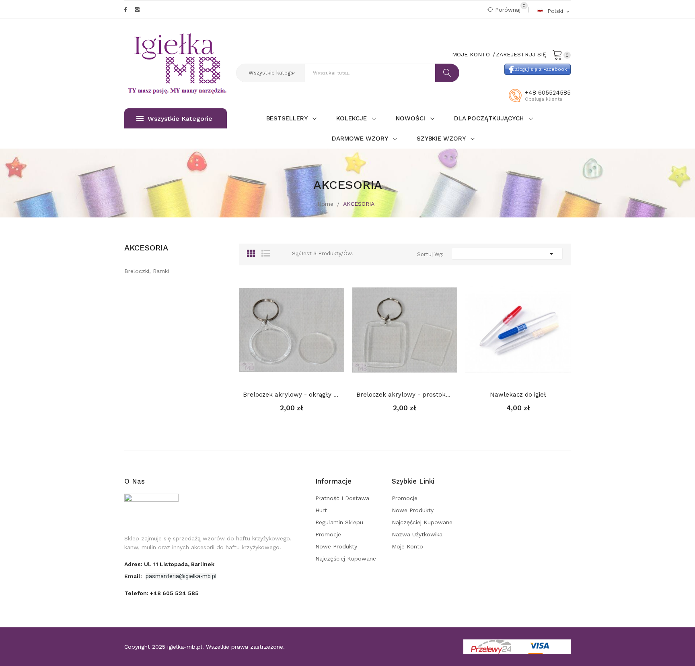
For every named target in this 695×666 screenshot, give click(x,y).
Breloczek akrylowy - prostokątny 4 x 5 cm (405, 394)
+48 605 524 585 (174, 593)
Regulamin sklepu (339, 522)
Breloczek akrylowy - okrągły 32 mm (291, 394)
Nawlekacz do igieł (518, 394)
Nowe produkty (336, 546)
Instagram (137, 9)
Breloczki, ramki (146, 271)
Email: (134, 576)
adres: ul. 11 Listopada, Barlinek (169, 564)
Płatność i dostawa (342, 498)
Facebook (125, 9)
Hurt (321, 510)
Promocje (328, 534)
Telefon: (161, 593)
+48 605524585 (548, 92)
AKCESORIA (146, 248)
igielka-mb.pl (184, 646)
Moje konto (407, 546)
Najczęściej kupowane (345, 558)
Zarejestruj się (521, 54)
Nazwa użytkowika (417, 534)
